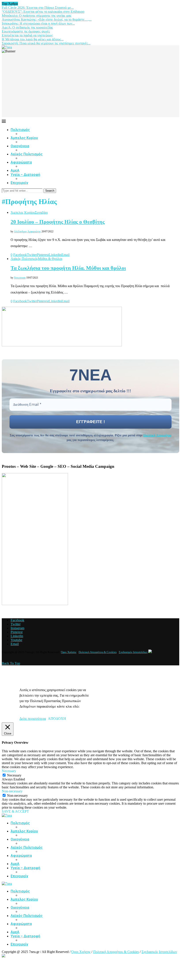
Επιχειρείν (19, 183)
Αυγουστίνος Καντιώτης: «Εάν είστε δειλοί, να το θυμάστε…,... (47, 19)
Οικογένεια (20, 146)
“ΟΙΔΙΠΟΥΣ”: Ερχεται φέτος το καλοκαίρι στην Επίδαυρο (43, 11)
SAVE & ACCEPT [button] (15, 811)
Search (49, 190)
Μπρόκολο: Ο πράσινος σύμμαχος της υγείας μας (36, 15)
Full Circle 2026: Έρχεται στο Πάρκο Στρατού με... (38, 7)
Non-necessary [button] (12, 791)
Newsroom (20, 277)
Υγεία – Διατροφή (25, 175)
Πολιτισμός (20, 130)
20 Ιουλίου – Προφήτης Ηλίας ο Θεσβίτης (58, 222)
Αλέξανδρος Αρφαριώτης (27, 231)
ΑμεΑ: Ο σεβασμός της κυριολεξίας (27, 27)
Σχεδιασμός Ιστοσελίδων (133, 652)
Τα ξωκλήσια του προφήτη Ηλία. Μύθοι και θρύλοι (68, 268)
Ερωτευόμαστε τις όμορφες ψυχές (26, 31)
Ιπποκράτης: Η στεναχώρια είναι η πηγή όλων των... (38, 23)
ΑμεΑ (15, 170)
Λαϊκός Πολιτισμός (27, 154)
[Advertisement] (90, 86)
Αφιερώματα (21, 162)
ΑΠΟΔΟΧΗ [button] (57, 718)
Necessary (14, 775)
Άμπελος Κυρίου (24, 138)
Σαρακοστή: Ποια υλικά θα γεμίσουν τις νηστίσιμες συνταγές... (46, 43)
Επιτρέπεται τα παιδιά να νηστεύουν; (27, 35)
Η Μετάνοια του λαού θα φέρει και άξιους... (33, 39)
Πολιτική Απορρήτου (157, 435)
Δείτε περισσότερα (32, 718)
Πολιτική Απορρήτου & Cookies (98, 652)
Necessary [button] (9, 771)
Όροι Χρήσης (68, 652)
